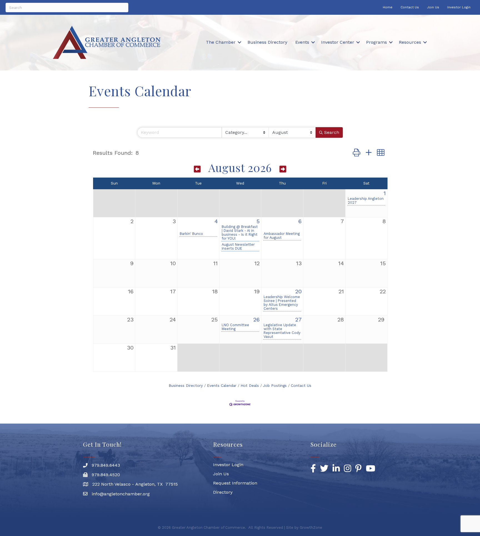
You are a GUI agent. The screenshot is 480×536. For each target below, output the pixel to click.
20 (298, 291)
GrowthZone (311, 527)
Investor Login (459, 7)
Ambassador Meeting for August (282, 236)
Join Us (433, 7)
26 (256, 319)
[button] (356, 152)
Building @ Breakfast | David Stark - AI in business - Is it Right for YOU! (240, 232)
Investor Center (337, 42)
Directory (222, 492)
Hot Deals (250, 385)
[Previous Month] (197, 169)
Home (387, 7)
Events (302, 42)
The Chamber (221, 42)
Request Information (235, 483)
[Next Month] (283, 169)
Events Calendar (221, 385)
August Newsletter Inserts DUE (238, 246)
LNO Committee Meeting (235, 327)
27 (298, 319)
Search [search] (331, 132)
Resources (410, 42)
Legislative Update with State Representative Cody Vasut (282, 331)
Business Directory (267, 42)
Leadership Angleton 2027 (366, 201)
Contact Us (410, 7)
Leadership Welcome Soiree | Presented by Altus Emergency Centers (282, 303)
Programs (376, 42)
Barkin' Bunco (191, 234)
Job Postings (275, 385)
